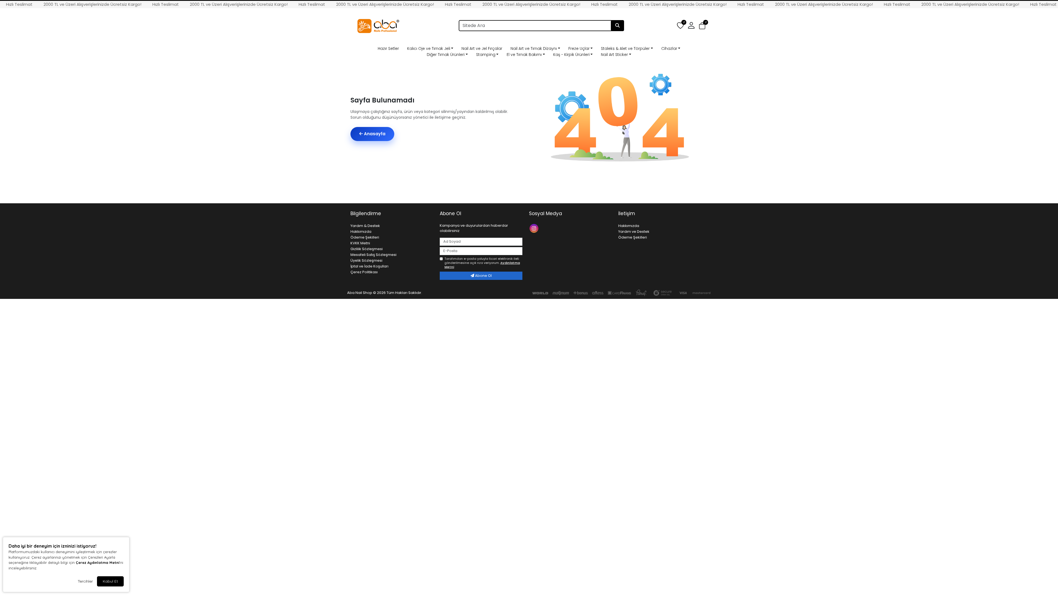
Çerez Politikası (364, 272)
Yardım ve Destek (633, 231)
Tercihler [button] (85, 581)
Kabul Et (110, 581)
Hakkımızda (360, 231)
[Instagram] (534, 228)
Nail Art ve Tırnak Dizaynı (534, 48)
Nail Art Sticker (614, 54)
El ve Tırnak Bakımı (524, 54)
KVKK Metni (360, 243)
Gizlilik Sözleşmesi (366, 248)
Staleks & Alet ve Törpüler (625, 48)
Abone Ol (483, 275)
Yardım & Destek (365, 225)
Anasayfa (374, 134)
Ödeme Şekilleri (364, 237)
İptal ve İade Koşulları (369, 266)
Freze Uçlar (579, 48)
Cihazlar (669, 48)
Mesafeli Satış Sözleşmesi (373, 254)
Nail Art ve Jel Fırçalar (481, 48)
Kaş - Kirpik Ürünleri (571, 54)
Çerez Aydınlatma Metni (97, 562)
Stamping (485, 54)
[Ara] (617, 25)
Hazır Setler (388, 48)
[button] (702, 26)
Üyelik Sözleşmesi (366, 260)
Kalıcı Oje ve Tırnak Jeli (428, 48)
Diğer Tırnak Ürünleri (446, 54)
